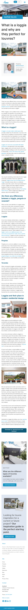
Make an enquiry (5, 597)
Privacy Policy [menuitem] (5, 578)
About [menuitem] (3, 574)
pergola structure (5, 106)
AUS (19, 2)
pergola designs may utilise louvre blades (11, 256)
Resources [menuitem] (4, 570)
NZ (15, 2)
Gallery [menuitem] (3, 568)
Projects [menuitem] (4, 566)
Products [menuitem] (4, 564)
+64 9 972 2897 (8, 594)
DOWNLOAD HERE (9, 536)
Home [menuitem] (3, 562)
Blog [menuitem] (3, 572)
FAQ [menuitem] (3, 576)
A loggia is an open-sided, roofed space (11, 131)
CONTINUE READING (9, 485)
